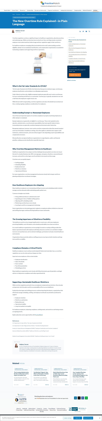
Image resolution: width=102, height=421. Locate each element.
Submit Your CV (74, 75)
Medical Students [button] (87, 10)
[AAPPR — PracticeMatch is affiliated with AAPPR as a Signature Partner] (20, 398)
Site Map (42, 411)
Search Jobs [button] (7, 10)
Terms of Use (53, 410)
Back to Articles (72, 80)
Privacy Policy (19, 410)
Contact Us (39, 408)
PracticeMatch (39, 315)
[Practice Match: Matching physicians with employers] (51, 3)
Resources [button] (22, 10)
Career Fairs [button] (15, 10)
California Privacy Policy (29, 410)
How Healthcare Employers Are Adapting (78, 52)
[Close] (99, 418)
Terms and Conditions (62, 410)
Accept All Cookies (88, 418)
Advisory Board (32, 408)
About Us (19, 408)
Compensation (77, 10)
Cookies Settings (68, 418)
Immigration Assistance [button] (66, 10)
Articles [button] (95, 10)
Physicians (18, 14)
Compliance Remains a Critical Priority (77, 58)
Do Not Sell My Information (42, 410)
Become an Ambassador (40, 10)
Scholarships (30, 10)
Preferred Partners (61, 408)
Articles (23, 14)
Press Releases (51, 408)
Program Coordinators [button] (53, 10)
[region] (51, 418)
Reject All (78, 418)
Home (13, 14)
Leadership (24, 408)
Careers (45, 408)
